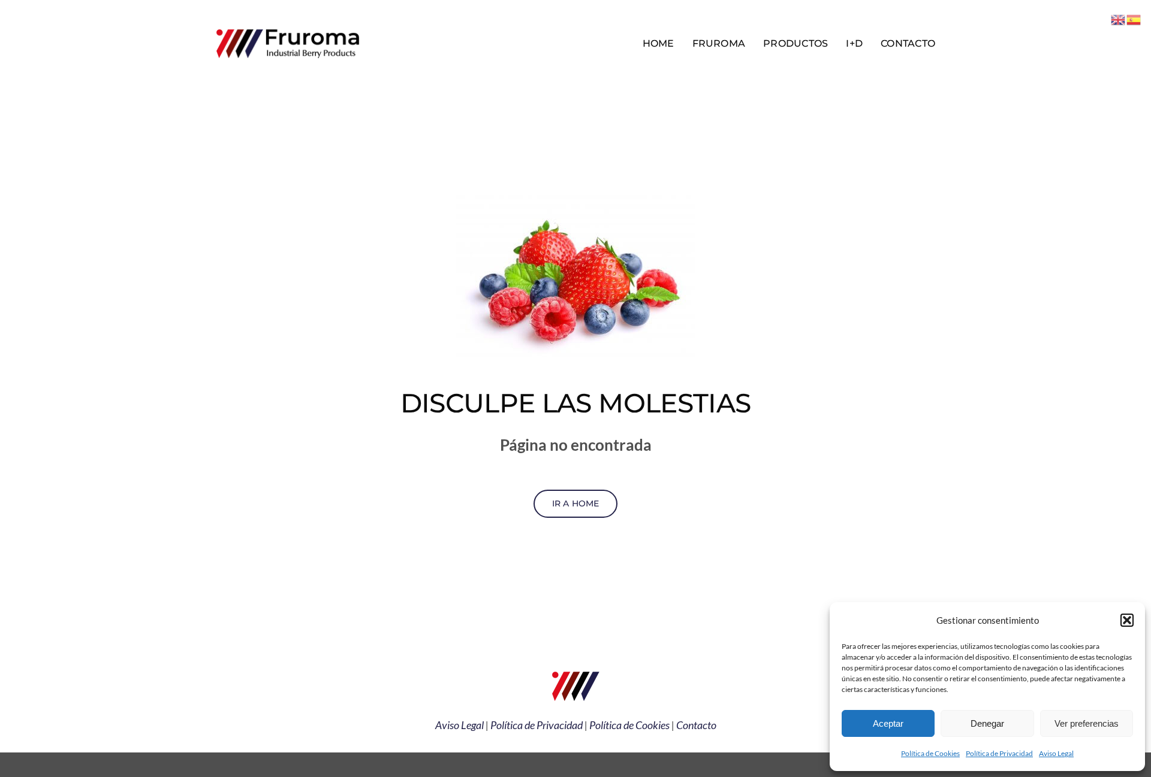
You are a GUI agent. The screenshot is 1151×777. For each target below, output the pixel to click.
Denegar (987, 723)
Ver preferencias (1086, 723)
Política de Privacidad (999, 753)
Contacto (696, 725)
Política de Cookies (930, 753)
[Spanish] (1134, 18)
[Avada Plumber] (288, 31)
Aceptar (888, 723)
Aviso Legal (1056, 753)
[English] (1118, 18)
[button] (1127, 620)
